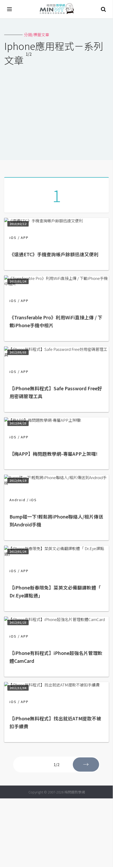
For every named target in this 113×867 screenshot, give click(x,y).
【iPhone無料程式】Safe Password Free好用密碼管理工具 (55, 392)
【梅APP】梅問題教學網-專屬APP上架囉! (53, 453)
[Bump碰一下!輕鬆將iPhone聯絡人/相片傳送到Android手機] (56, 483)
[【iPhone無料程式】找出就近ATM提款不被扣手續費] (52, 685)
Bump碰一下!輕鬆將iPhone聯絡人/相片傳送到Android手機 (56, 520)
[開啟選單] (9, 9)
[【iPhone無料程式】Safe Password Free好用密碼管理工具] (56, 354)
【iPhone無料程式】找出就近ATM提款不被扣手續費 (55, 722)
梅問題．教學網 (56, 9)
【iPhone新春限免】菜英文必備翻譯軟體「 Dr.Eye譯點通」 (55, 591)
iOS (13, 237)
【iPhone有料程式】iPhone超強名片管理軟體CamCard (55, 657)
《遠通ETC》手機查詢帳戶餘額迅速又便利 (54, 254)
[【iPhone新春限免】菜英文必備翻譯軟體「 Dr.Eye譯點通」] (56, 554)
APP (25, 237)
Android (17, 499)
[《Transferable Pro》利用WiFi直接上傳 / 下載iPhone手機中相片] (56, 283)
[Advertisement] (56, 109)
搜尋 (103, 9)
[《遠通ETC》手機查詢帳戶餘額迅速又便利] (43, 220)
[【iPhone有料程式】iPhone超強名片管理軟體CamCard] (54, 619)
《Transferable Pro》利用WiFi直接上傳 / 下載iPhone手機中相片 (55, 321)
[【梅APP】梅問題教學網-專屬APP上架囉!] (42, 420)
